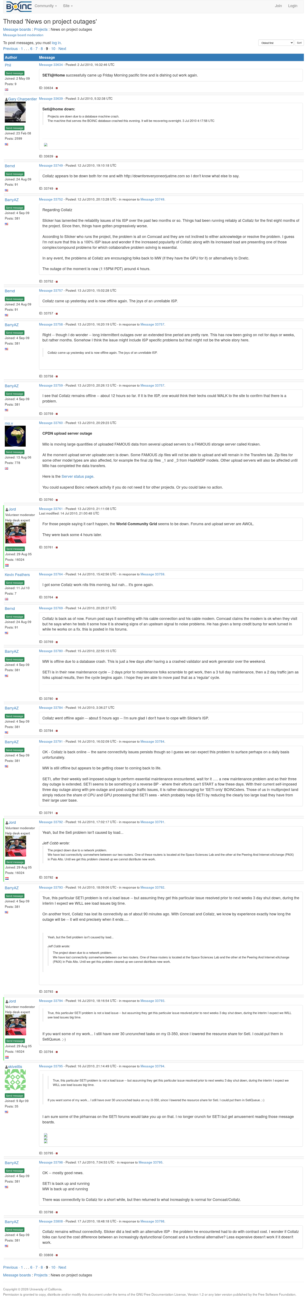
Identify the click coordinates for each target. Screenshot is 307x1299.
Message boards (17, 29)
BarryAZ (12, 199)
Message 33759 (51, 385)
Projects (41, 29)
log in (56, 42)
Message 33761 (51, 508)
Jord (12, 509)
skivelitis (15, 1066)
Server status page (77, 476)
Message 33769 (51, 607)
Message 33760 (51, 422)
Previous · (12, 48)
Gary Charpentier (22, 98)
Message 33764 (51, 574)
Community (45, 5)
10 (53, 48)
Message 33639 (51, 98)
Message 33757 (51, 290)
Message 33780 (51, 650)
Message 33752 (51, 199)
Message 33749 (51, 165)
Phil (8, 65)
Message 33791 (51, 741)
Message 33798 (51, 1162)
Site (67, 5)
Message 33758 (51, 324)
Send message (14, 73)
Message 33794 (51, 1000)
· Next (61, 48)
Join (278, 5)
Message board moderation (23, 34)
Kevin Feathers (17, 574)
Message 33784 (51, 707)
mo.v (9, 423)
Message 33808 (51, 1221)
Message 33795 (51, 1066)
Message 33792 (51, 821)
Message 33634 (51, 64)
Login (292, 5)
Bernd (10, 165)
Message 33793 (51, 887)
